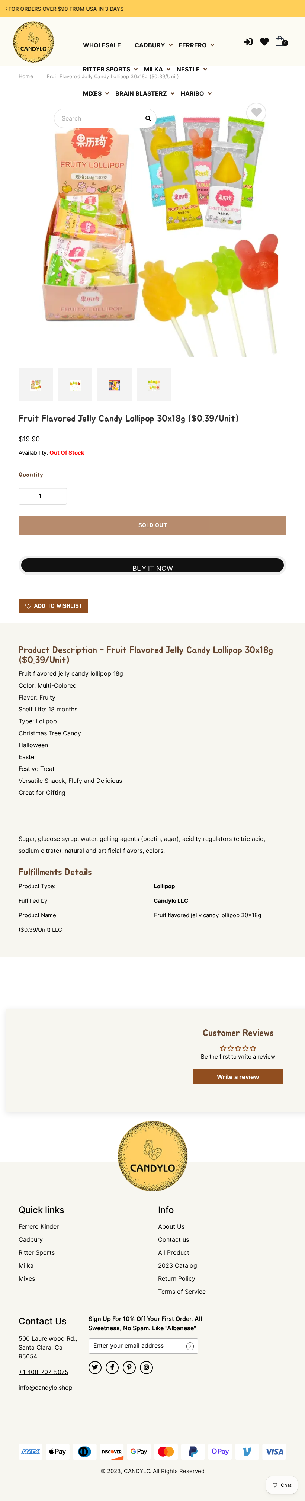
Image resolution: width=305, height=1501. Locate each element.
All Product (173, 1252)
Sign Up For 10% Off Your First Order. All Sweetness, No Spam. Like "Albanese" (145, 1323)
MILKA (153, 69)
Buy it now (152, 568)
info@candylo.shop (46, 1387)
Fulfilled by (33, 900)
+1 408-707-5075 (43, 1372)
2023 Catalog (177, 1265)
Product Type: (37, 886)
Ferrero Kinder (39, 1226)
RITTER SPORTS (106, 69)
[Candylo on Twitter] (95, 1367)
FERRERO (193, 45)
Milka (26, 1265)
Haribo (192, 93)
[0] (278, 41)
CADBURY (150, 45)
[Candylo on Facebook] (112, 1367)
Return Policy (176, 1278)
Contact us (173, 1239)
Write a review (238, 1077)
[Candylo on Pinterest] (129, 1367)
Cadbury (31, 1239)
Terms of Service (182, 1291)
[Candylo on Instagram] (146, 1367)
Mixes (27, 1278)
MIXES (92, 93)
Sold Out (152, 525)
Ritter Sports (37, 1252)
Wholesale (102, 45)
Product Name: (38, 915)
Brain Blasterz (141, 93)
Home (26, 76)
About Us (171, 1226)
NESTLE (188, 69)
